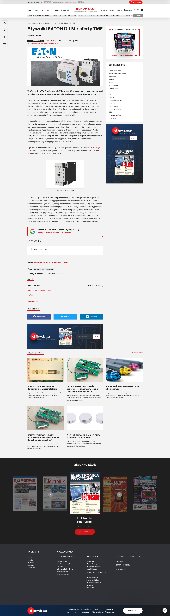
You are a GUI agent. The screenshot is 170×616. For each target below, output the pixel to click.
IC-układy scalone (115, 115)
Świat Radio (90, 588)
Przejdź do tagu (137, 352)
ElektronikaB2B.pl (92, 577)
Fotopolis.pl (119, 561)
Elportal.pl (89, 585)
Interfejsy (112, 118)
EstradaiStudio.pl (91, 569)
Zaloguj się (137, 2)
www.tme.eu (32, 301)
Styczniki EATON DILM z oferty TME (64, 23)
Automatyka (72, 15)
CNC (110, 91)
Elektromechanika (103, 15)
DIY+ (48, 10)
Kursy (43, 10)
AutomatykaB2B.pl (92, 580)
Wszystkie (138, 15)
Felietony (112, 103)
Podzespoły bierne (115, 71)
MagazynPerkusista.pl (93, 566)
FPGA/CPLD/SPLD (115, 109)
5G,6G (30, 15)
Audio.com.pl (90, 561)
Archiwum (120, 10)
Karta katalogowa (41, 250)
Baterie (80, 15)
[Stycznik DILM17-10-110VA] (65, 174)
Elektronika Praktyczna (94, 582)
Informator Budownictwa (65, 569)
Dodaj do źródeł (34, 41)
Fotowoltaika (128, 15)
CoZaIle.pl (60, 566)
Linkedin (93, 316)
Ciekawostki (113, 88)
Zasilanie (48, 23)
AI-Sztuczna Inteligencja (41, 15)
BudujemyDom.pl (62, 561)
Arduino (54, 15)
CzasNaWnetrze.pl (63, 574)
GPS (110, 112)
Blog (29, 10)
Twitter (67, 316)
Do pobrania (128, 10)
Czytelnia (55, 10)
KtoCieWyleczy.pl (121, 570)
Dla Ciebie (65, 10)
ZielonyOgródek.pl (63, 571)
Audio (65, 15)
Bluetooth (88, 15)
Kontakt (30, 560)
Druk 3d (112, 97)
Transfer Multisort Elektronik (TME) (44, 43)
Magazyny (112, 10)
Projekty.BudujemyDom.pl (65, 564)
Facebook (41, 316)
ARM (60, 15)
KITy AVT (30, 557)
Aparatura (112, 76)
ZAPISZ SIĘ (133, 610)
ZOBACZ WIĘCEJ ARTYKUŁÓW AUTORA (39, 290)
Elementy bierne (116, 15)
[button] (50, 494)
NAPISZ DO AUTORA (95, 285)
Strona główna (31, 23)
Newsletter (103, 10)
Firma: (47, 262)
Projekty (36, 10)
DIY (94, 15)
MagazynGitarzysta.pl (93, 564)
